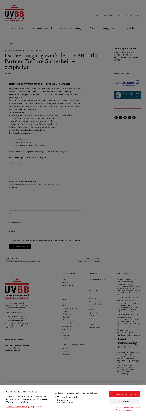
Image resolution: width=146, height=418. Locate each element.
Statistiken (62, 400)
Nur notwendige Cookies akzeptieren (125, 407)
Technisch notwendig (68, 397)
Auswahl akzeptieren (124, 410)
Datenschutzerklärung (17, 407)
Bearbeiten (124, 402)
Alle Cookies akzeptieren (124, 394)
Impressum (36, 407)
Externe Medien (65, 403)
